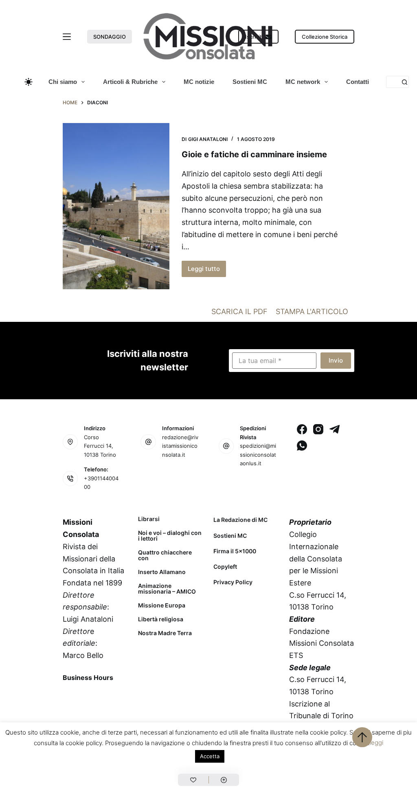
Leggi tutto (207, 271)
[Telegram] (334, 429)
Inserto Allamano (162, 572)
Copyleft (225, 566)
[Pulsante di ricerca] (404, 82)
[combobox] (392, 82)
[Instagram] (318, 429)
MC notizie (199, 81)
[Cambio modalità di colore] (28, 82)
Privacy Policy (232, 582)
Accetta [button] (209, 756)
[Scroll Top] (224, 780)
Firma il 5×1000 (234, 551)
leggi (376, 742)
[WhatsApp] (302, 445)
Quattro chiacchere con (165, 555)
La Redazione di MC (240, 519)
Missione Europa (161, 605)
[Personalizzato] (193, 780)
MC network (302, 81)
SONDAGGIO (109, 36)
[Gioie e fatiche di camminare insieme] (116, 206)
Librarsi (149, 519)
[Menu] (67, 37)
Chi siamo (62, 81)
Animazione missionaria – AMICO (167, 588)
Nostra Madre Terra (165, 633)
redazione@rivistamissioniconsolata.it (180, 446)
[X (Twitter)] (91, 696)
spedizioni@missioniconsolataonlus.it (258, 454)
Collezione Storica (324, 36)
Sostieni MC (250, 81)
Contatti (357, 81)
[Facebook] (302, 429)
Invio (336, 360)
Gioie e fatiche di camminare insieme (254, 154)
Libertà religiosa (160, 619)
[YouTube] (70, 717)
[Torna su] (362, 737)
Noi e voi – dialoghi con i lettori (170, 535)
